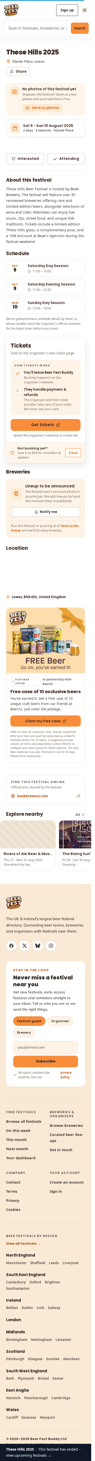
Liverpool (71, 1263)
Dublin (27, 1307)
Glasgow (35, 1359)
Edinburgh (15, 1359)
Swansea (28, 1417)
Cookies (13, 1209)
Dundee (53, 1359)
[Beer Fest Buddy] (14, 902)
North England (20, 1255)
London (13, 1319)
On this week (18, 1130)
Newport (47, 1417)
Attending (69, 158)
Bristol (43, 1378)
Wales (12, 1409)
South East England (25, 1274)
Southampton (17, 1288)
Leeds (54, 1263)
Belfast (12, 1307)
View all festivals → (23, 1243)
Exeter (58, 1378)
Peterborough (36, 1398)
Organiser (60, 1021)
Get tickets (42, 424)
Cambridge (60, 1398)
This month (16, 1139)
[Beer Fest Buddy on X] (24, 945)
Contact (13, 1182)
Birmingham (16, 1339)
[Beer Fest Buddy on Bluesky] (37, 945)
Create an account (67, 1182)
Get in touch (61, 1149)
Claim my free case (43, 721)
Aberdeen (71, 1359)
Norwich (13, 1398)
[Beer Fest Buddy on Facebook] (11, 945)
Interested (28, 158)
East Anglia (17, 1390)
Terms (11, 1191)
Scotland (15, 1351)
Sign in (56, 1191)
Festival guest (29, 1021)
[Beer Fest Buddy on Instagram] (51, 945)
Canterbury (16, 1282)
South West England (26, 1371)
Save (73, 452)
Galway (54, 1307)
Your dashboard (20, 1157)
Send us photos (45, 107)
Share (21, 71)
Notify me (48, 511)
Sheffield (37, 1263)
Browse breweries (66, 1125)
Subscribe (45, 1061)
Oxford (35, 1282)
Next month (17, 1148)
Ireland (13, 1300)
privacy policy (66, 1074)
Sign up (67, 10)
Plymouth (26, 1378)
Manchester (16, 1263)
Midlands (15, 1332)
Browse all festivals (23, 1121)
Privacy (12, 1200)
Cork (40, 1307)
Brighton (52, 1282)
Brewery (24, 1032)
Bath (10, 1378)
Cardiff (12, 1417)
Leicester (63, 1339)
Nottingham (41, 1339)
